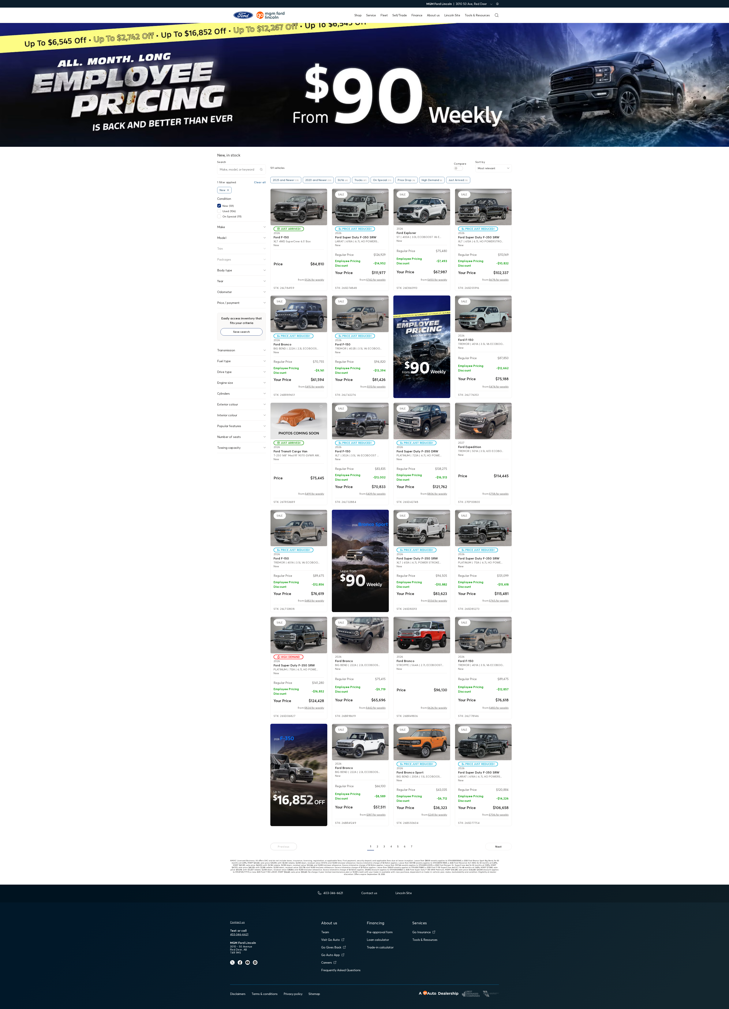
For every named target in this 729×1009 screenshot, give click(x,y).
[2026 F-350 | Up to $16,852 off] (298, 775)
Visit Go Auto (330, 940)
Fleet (384, 15)
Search (221, 162)
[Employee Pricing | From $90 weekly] (421, 347)
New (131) (228, 206)
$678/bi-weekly (499, 279)
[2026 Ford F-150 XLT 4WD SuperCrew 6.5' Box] (299, 207)
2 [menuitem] (377, 846)
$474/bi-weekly (499, 386)
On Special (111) (231, 216)
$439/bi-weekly (376, 493)
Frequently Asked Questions (341, 970)
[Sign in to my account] (497, 3)
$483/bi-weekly (314, 600)
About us (433, 15)
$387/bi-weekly (376, 814)
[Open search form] (496, 15)
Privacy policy (293, 994)
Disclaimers (237, 994)
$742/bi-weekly (376, 279)
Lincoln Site (452, 15)
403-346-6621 (239, 934)
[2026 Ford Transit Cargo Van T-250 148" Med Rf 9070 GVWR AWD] (299, 421)
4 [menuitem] (391, 846)
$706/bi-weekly (499, 814)
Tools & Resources (477, 15)
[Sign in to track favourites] (322, 193)
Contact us (237, 922)
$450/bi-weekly (437, 279)
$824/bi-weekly (314, 708)
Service (371, 15)
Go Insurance (421, 932)
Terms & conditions (265, 994)
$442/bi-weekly (376, 708)
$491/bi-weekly (314, 493)
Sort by (480, 162)
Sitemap (314, 994)
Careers (326, 962)
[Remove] (228, 190)
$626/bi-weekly (437, 708)
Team (325, 932)
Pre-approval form (380, 932)
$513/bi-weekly (376, 386)
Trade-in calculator (380, 947)
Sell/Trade (399, 15)
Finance (416, 15)
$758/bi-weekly (499, 493)
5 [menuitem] (398, 846)
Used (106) (229, 211)
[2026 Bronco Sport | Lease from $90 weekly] (360, 561)
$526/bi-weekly (314, 279)
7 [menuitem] (411, 846)
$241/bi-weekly (437, 814)
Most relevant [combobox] (486, 168)
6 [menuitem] (405, 846)
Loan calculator (378, 940)
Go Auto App (330, 955)
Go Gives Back (331, 947)
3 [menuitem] (384, 846)
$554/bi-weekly (437, 600)
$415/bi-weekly (314, 386)
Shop (358, 15)
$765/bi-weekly (499, 600)
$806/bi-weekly (437, 493)
